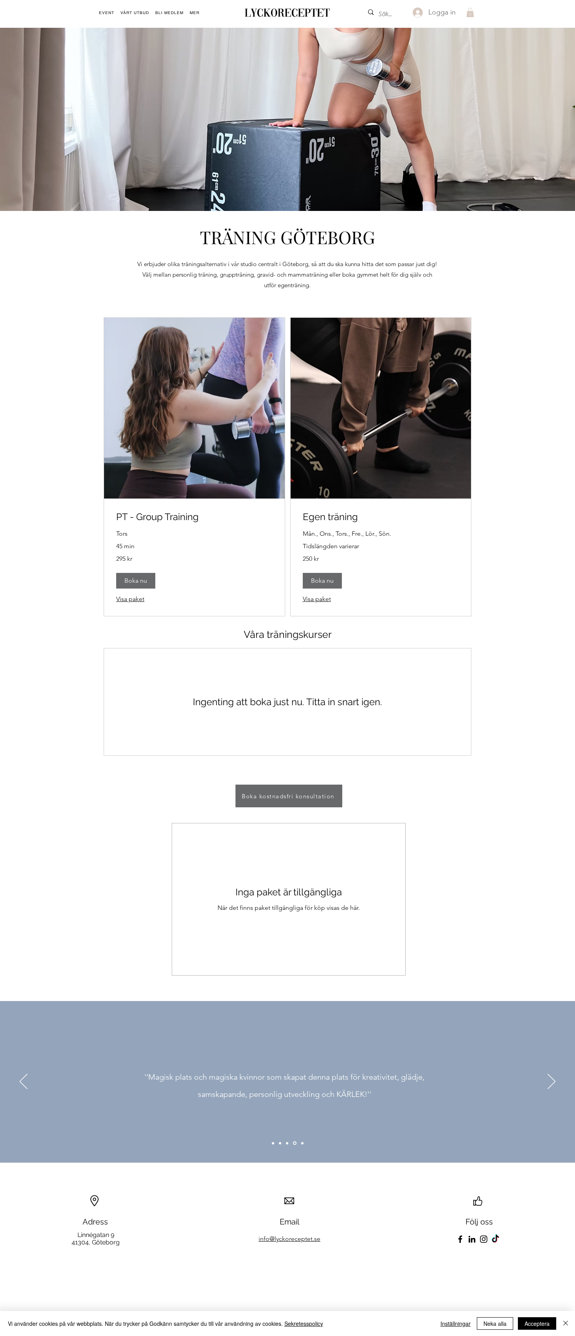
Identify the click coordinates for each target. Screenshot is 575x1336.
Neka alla (495, 1323)
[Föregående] (23, 1082)
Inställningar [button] (455, 1323)
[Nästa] (551, 1082)
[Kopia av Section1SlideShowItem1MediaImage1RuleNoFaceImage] (280, 1143)
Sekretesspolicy (303, 1323)
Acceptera (537, 1323)
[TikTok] (495, 1239)
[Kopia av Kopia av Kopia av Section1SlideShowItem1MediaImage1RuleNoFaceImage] (294, 1143)
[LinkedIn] (472, 1239)
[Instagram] (484, 1239)
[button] (195, 13)
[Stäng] (565, 1323)
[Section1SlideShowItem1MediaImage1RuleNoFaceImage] (273, 1143)
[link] (194, 517)
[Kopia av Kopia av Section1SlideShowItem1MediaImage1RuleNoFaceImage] (287, 1143)
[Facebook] (460, 1239)
